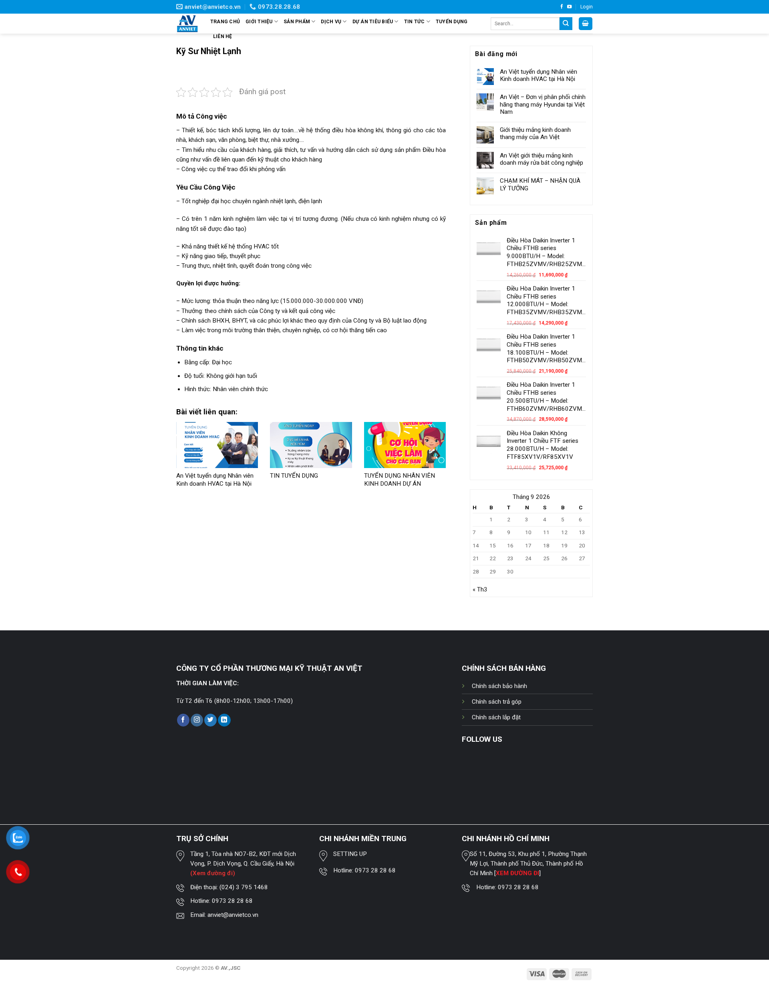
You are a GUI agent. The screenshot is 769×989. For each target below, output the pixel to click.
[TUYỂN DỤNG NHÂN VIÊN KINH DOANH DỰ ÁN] (405, 445)
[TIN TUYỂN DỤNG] (311, 445)
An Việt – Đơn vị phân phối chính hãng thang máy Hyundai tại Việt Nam (543, 104)
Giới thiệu (259, 21)
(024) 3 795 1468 (243, 887)
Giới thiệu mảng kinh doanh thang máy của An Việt (535, 133)
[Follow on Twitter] (210, 720)
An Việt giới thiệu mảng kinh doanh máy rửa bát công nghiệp (541, 159)
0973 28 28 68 (232, 900)
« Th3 (480, 589)
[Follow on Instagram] (197, 720)
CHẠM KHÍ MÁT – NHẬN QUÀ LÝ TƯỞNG (540, 184)
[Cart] (585, 23)
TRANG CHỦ (225, 21)
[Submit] (566, 23)
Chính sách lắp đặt (496, 717)
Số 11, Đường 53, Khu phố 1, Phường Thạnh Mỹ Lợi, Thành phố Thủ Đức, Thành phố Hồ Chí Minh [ (528, 863)
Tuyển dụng (451, 21)
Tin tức (414, 21)
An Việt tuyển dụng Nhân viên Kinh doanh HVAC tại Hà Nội (215, 479)
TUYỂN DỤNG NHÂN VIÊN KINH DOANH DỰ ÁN (399, 479)
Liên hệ (222, 36)
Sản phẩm (297, 21)
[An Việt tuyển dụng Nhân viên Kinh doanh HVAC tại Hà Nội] (217, 445)
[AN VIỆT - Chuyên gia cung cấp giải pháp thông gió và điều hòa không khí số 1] (187, 24)
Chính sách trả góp (496, 701)
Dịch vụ (331, 21)
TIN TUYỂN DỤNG (294, 475)
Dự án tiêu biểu (372, 21)
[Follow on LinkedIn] (224, 720)
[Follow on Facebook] (562, 6)
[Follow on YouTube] (569, 6)
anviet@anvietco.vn (232, 914)
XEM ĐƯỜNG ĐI (517, 873)
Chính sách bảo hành (499, 686)
